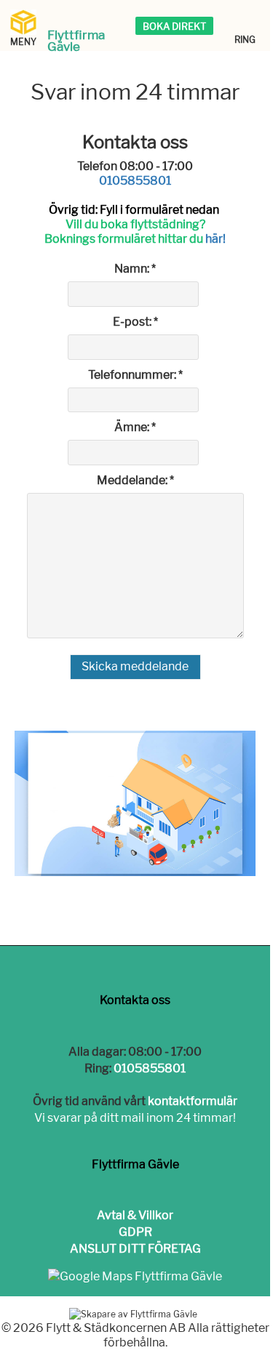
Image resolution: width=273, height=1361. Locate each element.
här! (215, 239)
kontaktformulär (192, 1101)
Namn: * (135, 269)
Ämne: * (135, 427)
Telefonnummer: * (135, 375)
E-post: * (135, 322)
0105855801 (135, 181)
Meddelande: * (135, 480)
